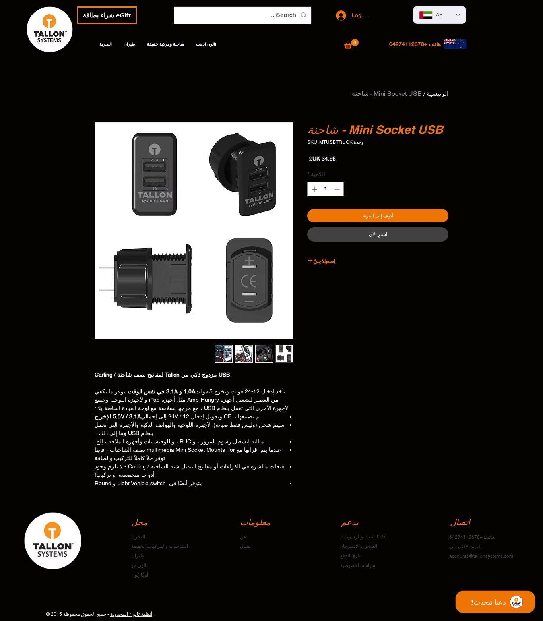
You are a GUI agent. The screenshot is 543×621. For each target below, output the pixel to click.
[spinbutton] (325, 189)
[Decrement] (338, 189)
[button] (351, 44)
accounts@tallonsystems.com (481, 556)
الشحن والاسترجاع (358, 546)
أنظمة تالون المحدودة (131, 614)
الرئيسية (437, 93)
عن (243, 537)
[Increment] (313, 189)
